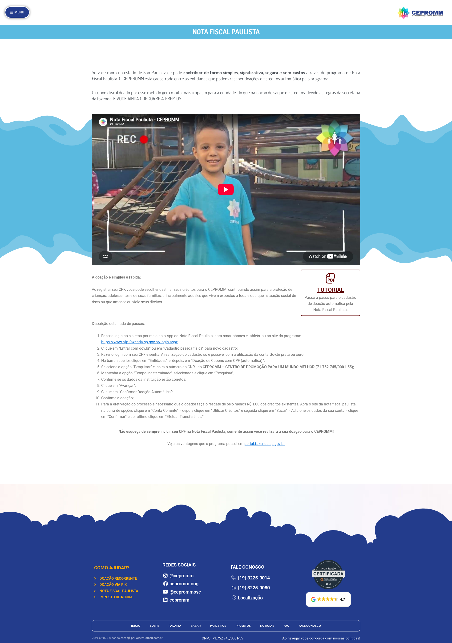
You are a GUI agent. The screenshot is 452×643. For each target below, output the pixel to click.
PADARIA (175, 625)
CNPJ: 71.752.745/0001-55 (222, 638)
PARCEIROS (218, 625)
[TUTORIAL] (330, 278)
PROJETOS (243, 625)
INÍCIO (135, 625)
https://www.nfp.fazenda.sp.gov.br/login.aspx (139, 342)
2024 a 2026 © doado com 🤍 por (127, 638)
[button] (328, 599)
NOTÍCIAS (267, 625)
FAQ (286, 625)
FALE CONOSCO (310, 625)
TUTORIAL (330, 290)
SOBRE (154, 625)
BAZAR (196, 625)
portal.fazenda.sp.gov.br (264, 443)
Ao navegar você (295, 638)
